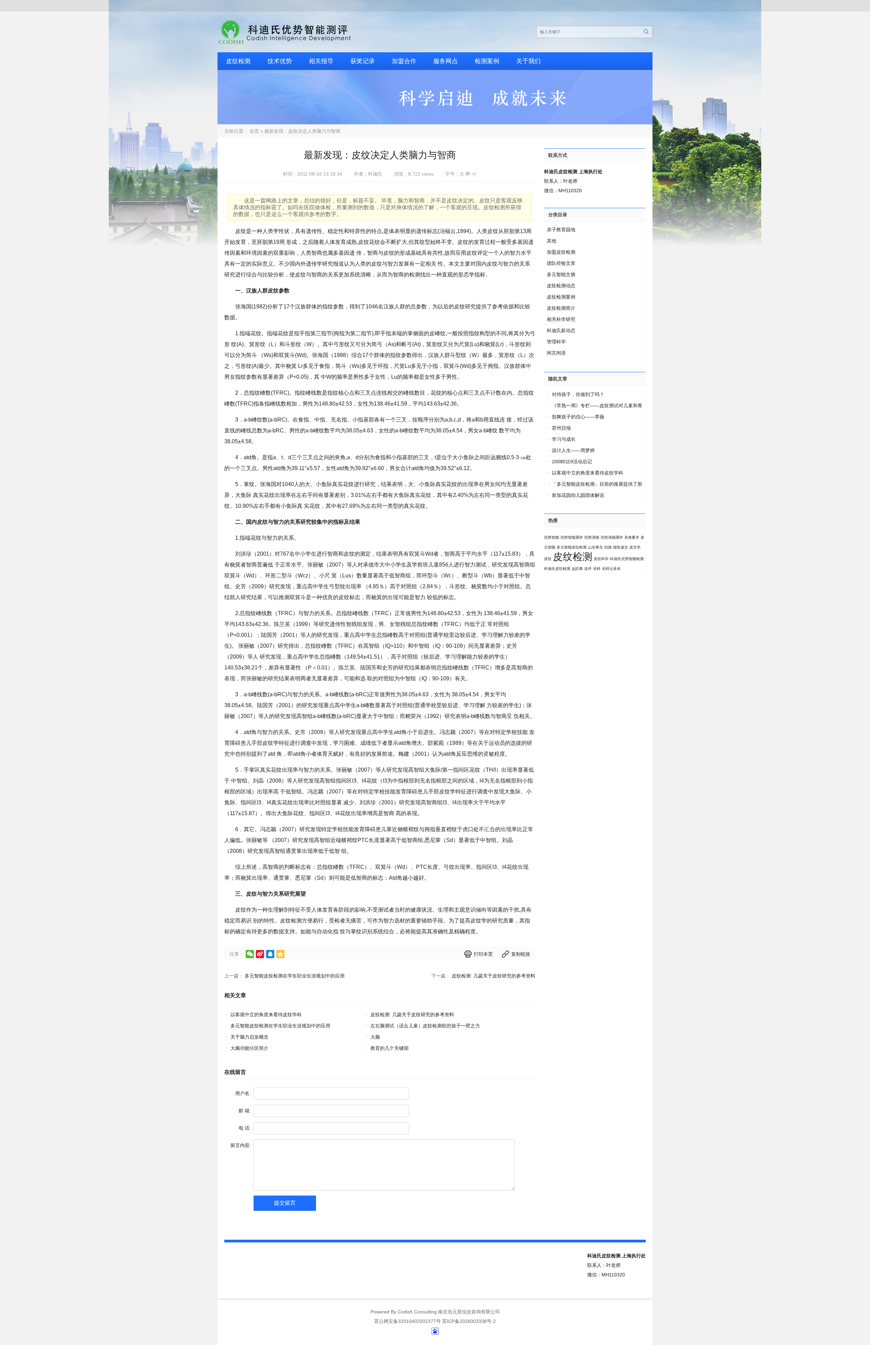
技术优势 (279, 61)
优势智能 (551, 537)
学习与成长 (564, 439)
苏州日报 (561, 428)
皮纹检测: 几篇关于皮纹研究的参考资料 (493, 976)
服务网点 (445, 61)
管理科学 (556, 341)
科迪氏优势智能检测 (627, 559)
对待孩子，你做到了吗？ (578, 394)
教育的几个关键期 (389, 1048)
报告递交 (620, 547)
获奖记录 (362, 61)
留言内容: (240, 1145)
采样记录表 (611, 569)
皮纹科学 (601, 559)
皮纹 (548, 559)
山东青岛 (595, 547)
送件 (588, 569)
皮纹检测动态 (561, 285)
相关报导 (321, 61)
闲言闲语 (556, 353)
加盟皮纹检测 (561, 252)
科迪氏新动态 (561, 330)
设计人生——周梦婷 (573, 450)
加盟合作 (404, 61)
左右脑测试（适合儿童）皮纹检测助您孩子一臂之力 (425, 1025)
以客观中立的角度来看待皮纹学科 (266, 1014)
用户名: (243, 1093)
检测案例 (487, 61)
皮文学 (635, 547)
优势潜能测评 (612, 537)
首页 (254, 131)
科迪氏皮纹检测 (557, 569)
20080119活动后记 (572, 461)
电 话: (245, 1128)
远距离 (577, 569)
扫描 (608, 547)
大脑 (375, 1037)
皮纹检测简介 (561, 308)
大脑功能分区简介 (249, 1048)
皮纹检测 (238, 61)
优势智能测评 (571, 537)
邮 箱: (245, 1110)
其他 (551, 241)
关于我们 (528, 61)
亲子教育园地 (561, 229)
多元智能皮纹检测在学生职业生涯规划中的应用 (295, 976)
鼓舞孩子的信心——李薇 (578, 416)
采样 (597, 569)
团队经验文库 (561, 263)
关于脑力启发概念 (249, 1037)
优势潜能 (591, 537)
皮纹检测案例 (561, 297)
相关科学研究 (561, 319)
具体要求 (631, 537)
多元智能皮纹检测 (572, 547)
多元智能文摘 (561, 274)
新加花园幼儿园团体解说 (578, 495)
